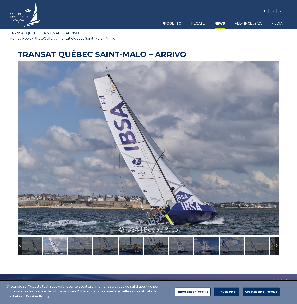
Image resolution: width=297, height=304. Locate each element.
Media (276, 23)
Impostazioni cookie (192, 291)
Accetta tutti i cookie (261, 291)
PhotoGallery (45, 38)
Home (15, 38)
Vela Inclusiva (248, 23)
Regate (198, 23)
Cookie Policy (38, 296)
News (220, 23)
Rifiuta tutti (227, 291)
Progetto (171, 23)
